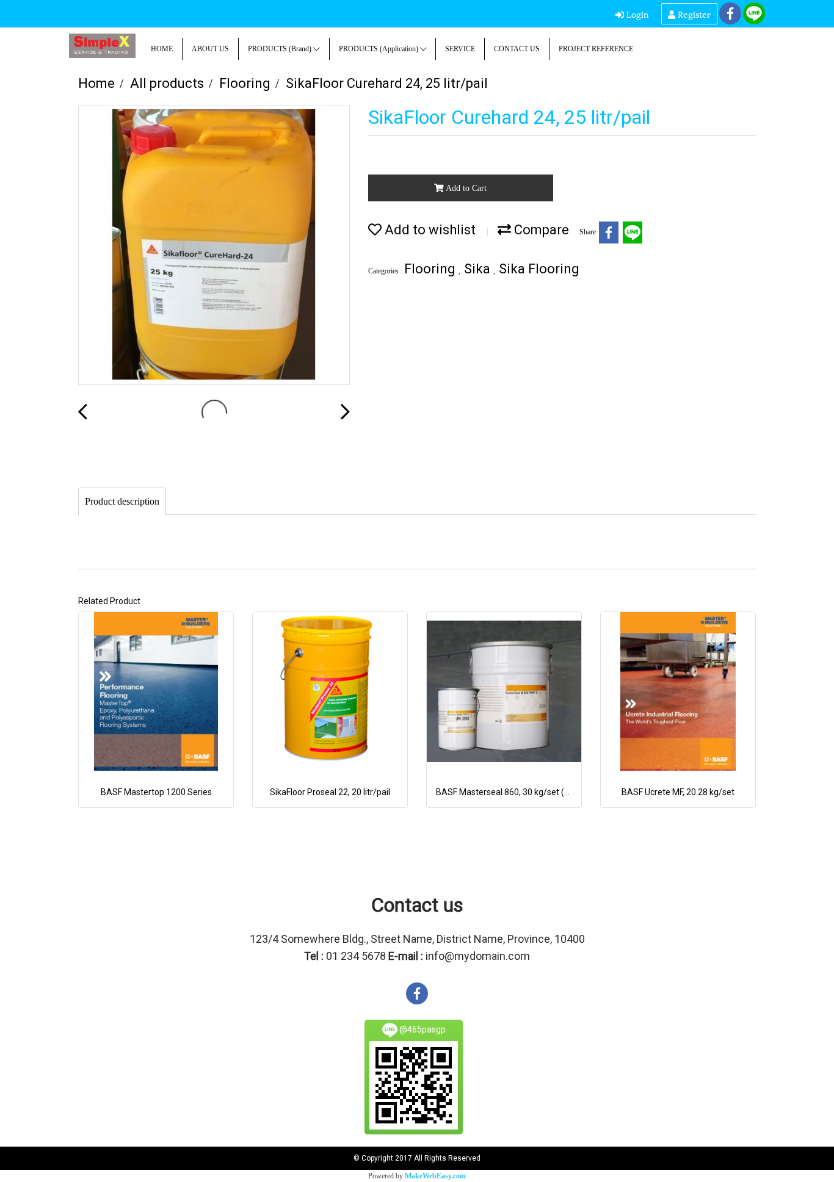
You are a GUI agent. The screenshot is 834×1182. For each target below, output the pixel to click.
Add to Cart (465, 188)
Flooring (431, 268)
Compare (540, 229)
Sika (478, 268)
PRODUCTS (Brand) (280, 49)
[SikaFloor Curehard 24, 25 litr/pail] (214, 246)
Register (693, 13)
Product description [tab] (122, 501)
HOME (162, 49)
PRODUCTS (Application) (379, 49)
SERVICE (460, 49)
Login (636, 13)
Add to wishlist (429, 229)
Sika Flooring (539, 268)
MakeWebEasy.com (435, 1176)
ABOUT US (210, 49)
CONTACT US (517, 49)
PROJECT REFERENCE (596, 49)
